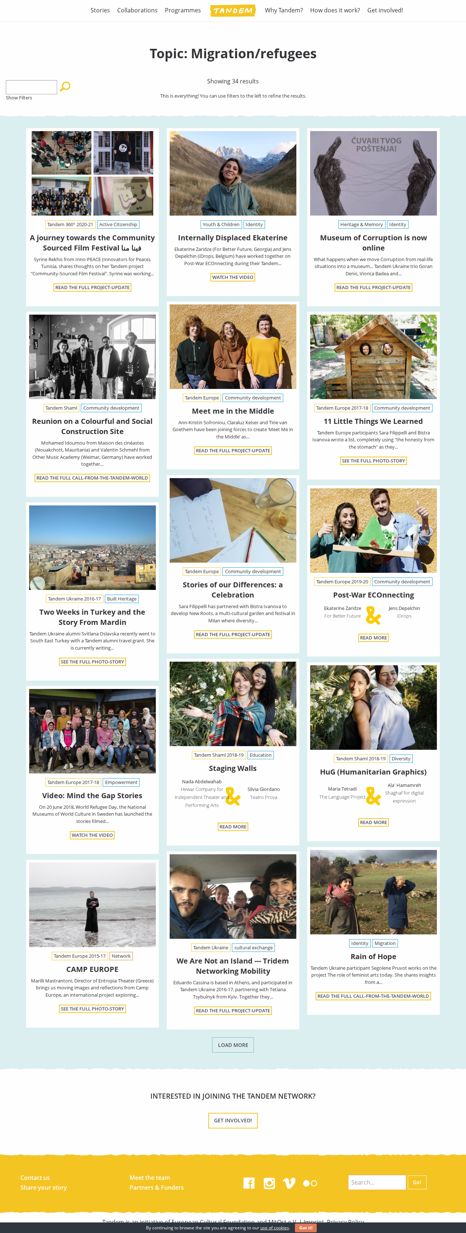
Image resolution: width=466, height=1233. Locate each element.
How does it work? (335, 10)
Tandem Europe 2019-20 (342, 581)
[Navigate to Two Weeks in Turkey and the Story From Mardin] (92, 547)
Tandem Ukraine (210, 947)
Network (121, 956)
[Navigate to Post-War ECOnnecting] (373, 532)
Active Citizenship (118, 224)
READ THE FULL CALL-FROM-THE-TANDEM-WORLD (92, 477)
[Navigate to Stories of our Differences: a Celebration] (233, 520)
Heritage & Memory (361, 224)
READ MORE (373, 637)
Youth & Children (221, 224)
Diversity (401, 758)
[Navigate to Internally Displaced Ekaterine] (233, 173)
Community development (253, 397)
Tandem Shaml (61, 408)
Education (261, 755)
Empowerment (121, 782)
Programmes (183, 10)
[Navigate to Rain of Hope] (373, 892)
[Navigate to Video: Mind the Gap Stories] (92, 731)
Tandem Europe (202, 397)
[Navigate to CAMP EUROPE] (92, 905)
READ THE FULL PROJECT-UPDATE (92, 287)
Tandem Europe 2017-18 (342, 408)
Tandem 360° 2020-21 (70, 224)
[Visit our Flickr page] (310, 1181)
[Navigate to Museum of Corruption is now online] (373, 173)
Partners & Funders (157, 1187)
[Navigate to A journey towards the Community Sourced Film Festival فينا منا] (92, 173)
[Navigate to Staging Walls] (233, 705)
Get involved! (385, 10)
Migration (385, 943)
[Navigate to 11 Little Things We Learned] (373, 357)
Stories (100, 10)
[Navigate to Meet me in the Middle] (233, 346)
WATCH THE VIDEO (232, 277)
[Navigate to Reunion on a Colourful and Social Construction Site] (92, 357)
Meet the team (150, 1178)
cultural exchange (253, 947)
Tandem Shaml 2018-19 (219, 755)
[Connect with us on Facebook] (249, 1181)
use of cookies (274, 1228)
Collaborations (137, 10)
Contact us (35, 1178)
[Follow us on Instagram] (269, 1181)
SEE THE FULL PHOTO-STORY (373, 460)
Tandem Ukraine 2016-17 (74, 598)
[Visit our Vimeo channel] (290, 1181)
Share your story (43, 1187)
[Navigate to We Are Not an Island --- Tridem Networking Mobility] (233, 896)
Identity (254, 224)
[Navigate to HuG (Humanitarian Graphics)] (373, 709)
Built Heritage (122, 598)
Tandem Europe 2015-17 (80, 956)
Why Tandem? (284, 10)
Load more (233, 1044)
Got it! (305, 1228)
